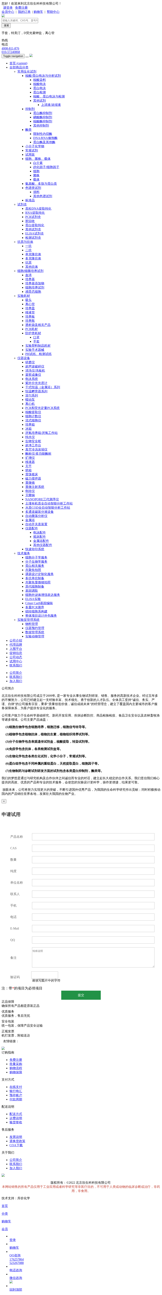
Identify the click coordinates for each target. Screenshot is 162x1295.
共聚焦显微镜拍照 (38, 582)
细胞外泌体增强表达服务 (42, 594)
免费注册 (21, 7)
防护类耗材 (33, 333)
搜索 (6, 25)
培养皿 (30, 308)
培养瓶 (30, 320)
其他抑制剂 (41, 125)
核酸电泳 (39, 84)
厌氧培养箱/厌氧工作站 (41, 433)
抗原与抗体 (25, 241)
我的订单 (24, 11)
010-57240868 (11, 52)
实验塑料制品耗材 (38, 345)
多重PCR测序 (34, 607)
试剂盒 (22, 204)
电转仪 (30, 491)
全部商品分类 (18, 67)
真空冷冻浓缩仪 (36, 449)
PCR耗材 (31, 329)
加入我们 (15, 681)
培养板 (30, 316)
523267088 (16, 1263)
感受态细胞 (33, 291)
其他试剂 (39, 100)
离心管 (30, 304)
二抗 (28, 250)
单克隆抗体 (33, 254)
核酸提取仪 (33, 412)
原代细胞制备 (34, 586)
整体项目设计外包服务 (41, 615)
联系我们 (15, 665)
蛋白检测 (39, 92)
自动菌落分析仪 (36, 516)
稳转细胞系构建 (36, 611)
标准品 (30, 200)
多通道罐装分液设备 (39, 511)
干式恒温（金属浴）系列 (42, 387)
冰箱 (28, 428)
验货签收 (15, 1122)
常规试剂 (31, 150)
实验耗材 (23, 295)
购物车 (38, 11)
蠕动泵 (30, 399)
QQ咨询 (15, 1255)
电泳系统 (31, 379)
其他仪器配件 (42, 545)
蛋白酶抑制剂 (42, 113)
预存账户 (15, 1095)
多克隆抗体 (33, 258)
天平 (28, 466)
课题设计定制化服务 (39, 574)
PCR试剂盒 (33, 217)
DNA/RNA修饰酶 (45, 138)
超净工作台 (33, 445)
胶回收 (30, 221)
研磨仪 (30, 362)
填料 (36, 192)
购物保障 (15, 1072)
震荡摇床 (31, 474)
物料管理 (31, 624)
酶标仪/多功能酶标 (38, 453)
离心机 (30, 403)
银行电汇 (15, 1091)
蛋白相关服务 (34, 565)
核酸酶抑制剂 (42, 121)
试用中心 (15, 661)
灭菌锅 (30, 495)
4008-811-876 (10, 48)
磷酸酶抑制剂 (42, 117)
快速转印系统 (34, 549)
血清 (28, 275)
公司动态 (15, 657)
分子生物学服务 (36, 561)
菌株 (36, 175)
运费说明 (15, 1118)
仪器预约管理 (34, 628)
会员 (5, 1229)
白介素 (38, 163)
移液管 (30, 312)
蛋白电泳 (39, 88)
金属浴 (30, 520)
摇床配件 (39, 536)
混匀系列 (31, 395)
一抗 (28, 246)
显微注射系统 (34, 486)
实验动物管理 (34, 636)
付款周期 (15, 1099)
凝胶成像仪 (33, 374)
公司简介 (15, 672)
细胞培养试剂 (34, 287)
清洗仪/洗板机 (35, 370)
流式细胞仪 (33, 420)
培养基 (30, 279)
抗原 (28, 262)
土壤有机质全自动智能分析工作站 (49, 503)
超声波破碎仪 (34, 366)
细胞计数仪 (33, 416)
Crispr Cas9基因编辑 (39, 603)
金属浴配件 (41, 540)
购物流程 (15, 1068)
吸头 (28, 300)
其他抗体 (31, 266)
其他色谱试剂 (42, 196)
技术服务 (23, 553)
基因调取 (31, 590)
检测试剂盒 (33, 237)
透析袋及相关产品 (38, 325)
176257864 (16, 1259)
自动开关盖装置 (36, 524)
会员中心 (8, 11)
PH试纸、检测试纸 (38, 354)
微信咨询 (15, 1278)
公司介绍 (15, 640)
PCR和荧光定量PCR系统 (42, 408)
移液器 (30, 462)
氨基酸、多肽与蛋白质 (41, 183)
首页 (18, 63)
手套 (36, 341)
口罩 (36, 337)
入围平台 (15, 648)
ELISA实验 (33, 599)
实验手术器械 (34, 349)
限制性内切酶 (42, 133)
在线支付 (15, 1087)
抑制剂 (30, 109)
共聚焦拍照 (33, 570)
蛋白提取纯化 (34, 225)
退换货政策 (17, 1141)
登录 (12, 1240)
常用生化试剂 (26, 71)
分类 (5, 1213)
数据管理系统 (34, 632)
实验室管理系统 (28, 619)
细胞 (36, 171)
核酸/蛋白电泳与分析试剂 (43, 75)
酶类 (28, 129)
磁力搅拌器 (33, 478)
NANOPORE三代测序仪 (42, 499)
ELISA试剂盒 (34, 233)
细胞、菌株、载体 (38, 158)
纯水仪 (30, 437)
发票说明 (15, 1137)
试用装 (30, 154)
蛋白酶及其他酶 (44, 142)
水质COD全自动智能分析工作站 (47, 507)
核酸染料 (39, 79)
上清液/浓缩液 (51, 104)
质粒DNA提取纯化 (38, 208)
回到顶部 (15, 1289)
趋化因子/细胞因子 (46, 167)
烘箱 (28, 470)
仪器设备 (23, 358)
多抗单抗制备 (34, 578)
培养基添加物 (34, 283)
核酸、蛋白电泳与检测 (49, 96)
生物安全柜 (33, 441)
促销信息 (15, 653)
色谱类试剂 (33, 187)
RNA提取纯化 (35, 212)
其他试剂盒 (33, 229)
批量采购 (15, 1064)
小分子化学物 (34, 146)
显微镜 (30, 482)
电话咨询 (15, 1270)
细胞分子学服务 (36, 557)
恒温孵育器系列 (36, 391)
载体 (36, 179)
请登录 (8, 7)
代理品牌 (15, 644)
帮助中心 (53, 11)
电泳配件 (39, 532)
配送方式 (15, 1114)
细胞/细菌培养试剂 (30, 271)
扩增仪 (30, 457)
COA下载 (16, 1145)
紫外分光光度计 (36, 383)
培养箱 (30, 424)
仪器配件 (31, 528)
